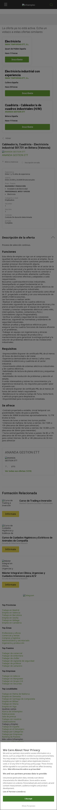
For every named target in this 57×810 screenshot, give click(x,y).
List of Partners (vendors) (14, 791)
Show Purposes (28, 806)
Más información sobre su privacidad (24, 769)
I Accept (28, 798)
